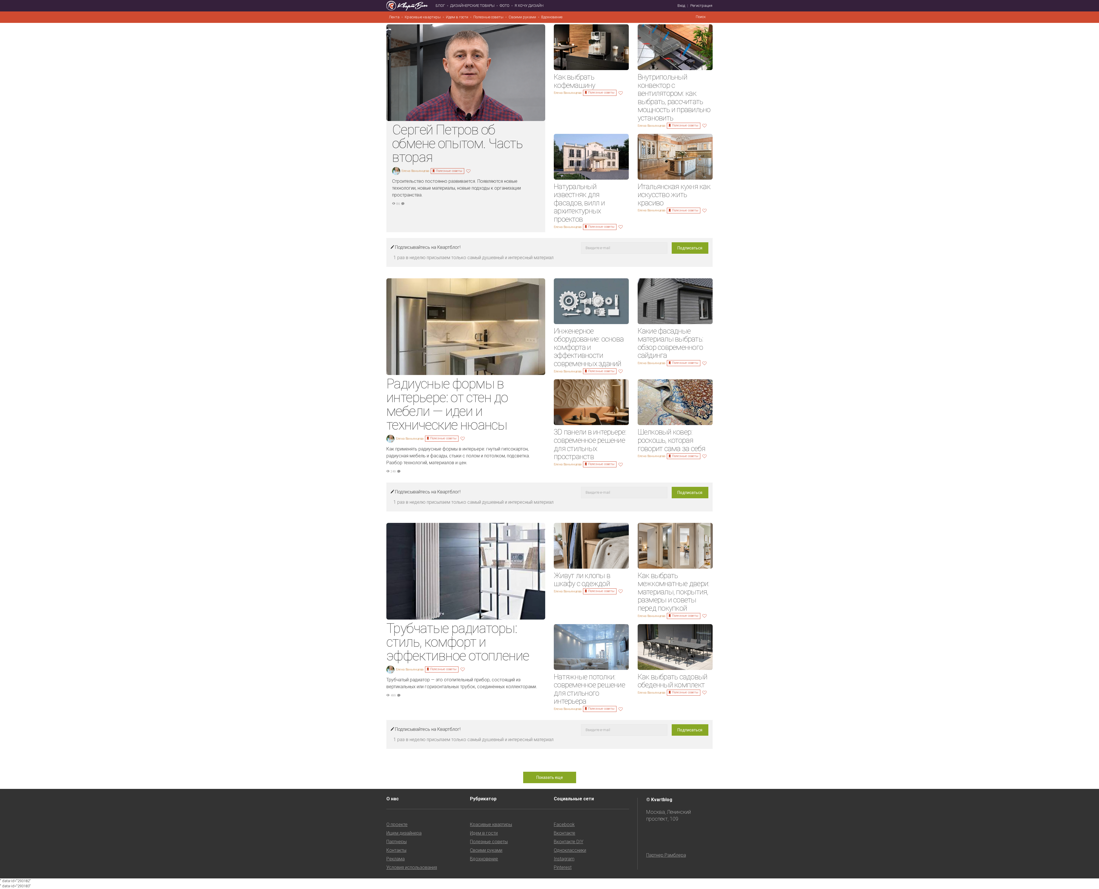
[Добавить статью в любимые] (469, 170)
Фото (504, 5)
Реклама (395, 859)
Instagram (564, 859)
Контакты (396, 850)
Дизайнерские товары (472, 5)
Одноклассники (570, 850)
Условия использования (411, 867)
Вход (681, 5)
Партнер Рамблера (666, 855)
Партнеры (396, 841)
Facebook (564, 824)
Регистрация (701, 5)
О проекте (397, 824)
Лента (394, 17)
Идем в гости (457, 17)
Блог (440, 5)
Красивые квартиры (423, 17)
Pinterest (563, 867)
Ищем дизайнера (404, 833)
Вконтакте (564, 833)
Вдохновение (551, 17)
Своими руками (522, 17)
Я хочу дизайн (529, 5)
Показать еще (549, 777)
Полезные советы (488, 17)
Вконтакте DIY (568, 841)
